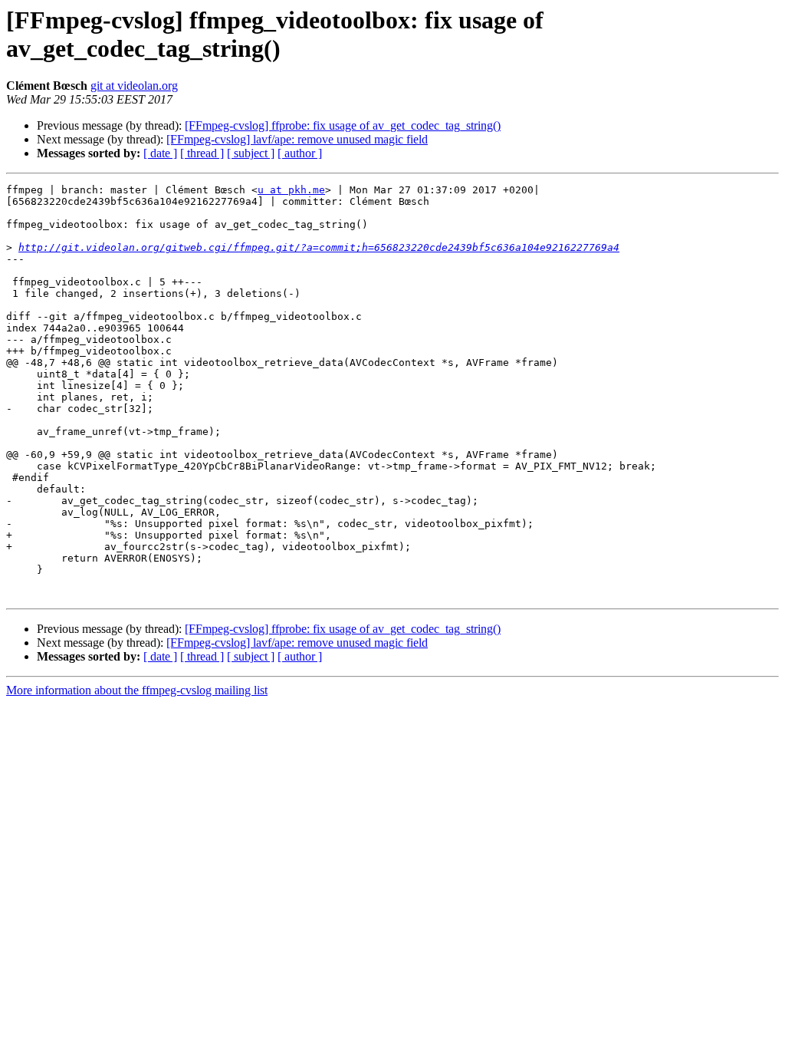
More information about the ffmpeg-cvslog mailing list (137, 690)
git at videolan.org (134, 85)
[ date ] (160, 153)
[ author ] (300, 153)
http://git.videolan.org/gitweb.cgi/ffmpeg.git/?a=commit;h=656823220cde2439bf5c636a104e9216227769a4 (318, 247)
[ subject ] (250, 153)
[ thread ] (202, 153)
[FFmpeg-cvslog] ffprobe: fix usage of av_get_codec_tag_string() (343, 125)
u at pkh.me (291, 190)
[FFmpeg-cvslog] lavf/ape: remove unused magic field (297, 139)
